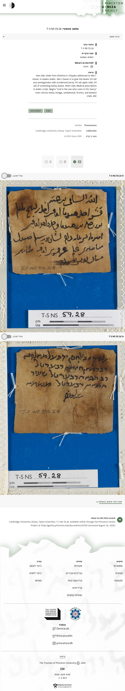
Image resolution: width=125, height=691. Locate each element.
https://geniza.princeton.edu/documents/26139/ (64, 525)
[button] (112, 8)
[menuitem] (118, 566)
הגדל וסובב (17, 175)
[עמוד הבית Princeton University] (62, 686)
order (48, 111)
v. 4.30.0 (63, 678)
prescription (35, 111)
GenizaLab (62, 628)
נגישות (62, 656)
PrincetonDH (64, 636)
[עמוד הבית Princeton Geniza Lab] (73, 613)
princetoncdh (64, 643)
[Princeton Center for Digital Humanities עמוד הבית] (52, 614)
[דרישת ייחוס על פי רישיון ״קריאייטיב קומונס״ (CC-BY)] (62, 669)
